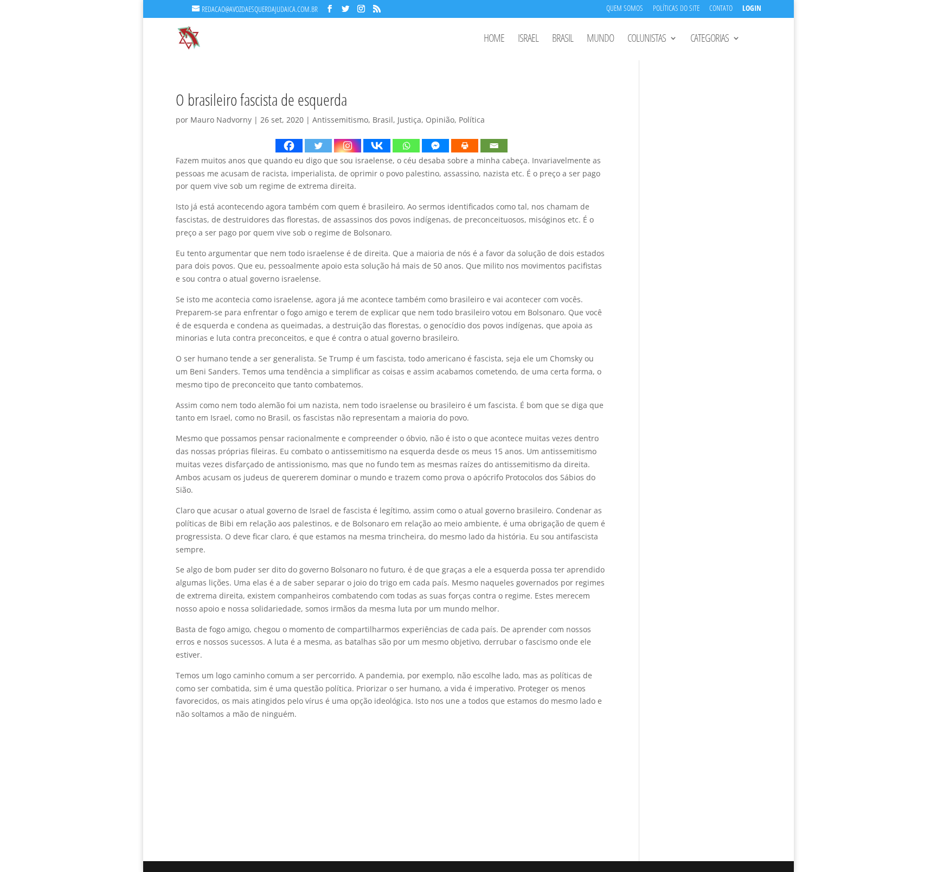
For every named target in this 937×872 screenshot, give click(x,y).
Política (472, 119)
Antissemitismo (340, 119)
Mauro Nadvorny (221, 119)
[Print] (464, 145)
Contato (721, 9)
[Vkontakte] (376, 145)
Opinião (440, 119)
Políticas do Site (676, 9)
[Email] (494, 145)
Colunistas (646, 39)
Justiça (409, 119)
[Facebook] (289, 145)
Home (494, 39)
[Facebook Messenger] (435, 145)
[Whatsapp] (406, 145)
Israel (528, 39)
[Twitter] (318, 145)
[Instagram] (347, 145)
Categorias (709, 39)
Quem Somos (624, 9)
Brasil (562, 39)
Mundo (600, 39)
